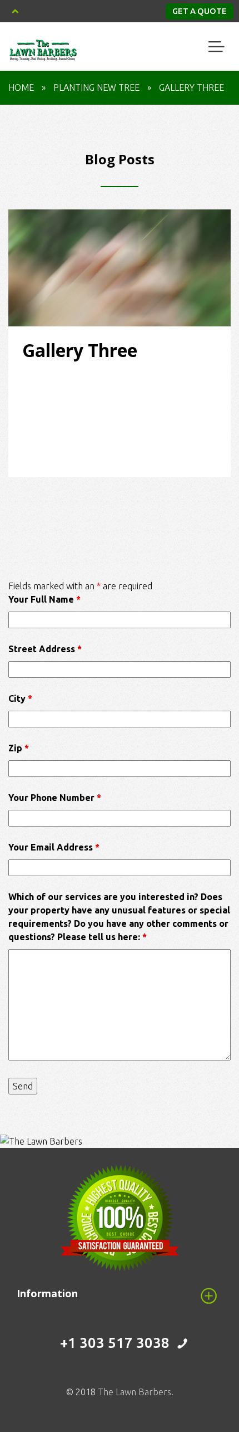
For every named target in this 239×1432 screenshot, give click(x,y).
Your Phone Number (54, 798)
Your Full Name (44, 599)
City (20, 698)
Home (21, 87)
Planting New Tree (96, 87)
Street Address (45, 649)
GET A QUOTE (199, 11)
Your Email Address (53, 847)
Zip (18, 748)
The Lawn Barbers (134, 1392)
